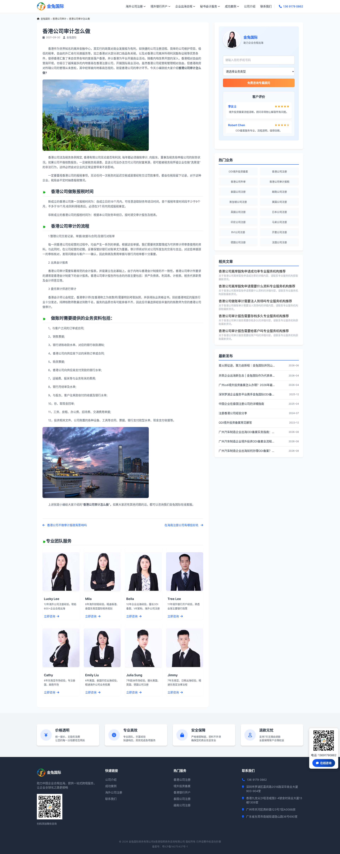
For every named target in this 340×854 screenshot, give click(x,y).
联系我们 (266, 6)
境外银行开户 (159, 6)
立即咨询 (50, 616)
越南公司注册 (279, 191)
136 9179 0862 (293, 6)
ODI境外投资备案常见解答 (235, 422)
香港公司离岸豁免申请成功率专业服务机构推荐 (252, 271)
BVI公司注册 (238, 232)
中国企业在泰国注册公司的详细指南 (241, 404)
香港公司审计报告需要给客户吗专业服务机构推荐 (254, 331)
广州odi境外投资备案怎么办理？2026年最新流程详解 (247, 385)
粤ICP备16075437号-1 (175, 846)
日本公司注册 (279, 211)
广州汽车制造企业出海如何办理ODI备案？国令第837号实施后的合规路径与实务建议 (247, 451)
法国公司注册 (279, 242)
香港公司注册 (279, 171)
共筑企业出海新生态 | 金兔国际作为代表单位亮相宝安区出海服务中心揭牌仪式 (247, 375)
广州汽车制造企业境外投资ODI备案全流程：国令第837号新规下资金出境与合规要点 (247, 441)
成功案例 (230, 6)
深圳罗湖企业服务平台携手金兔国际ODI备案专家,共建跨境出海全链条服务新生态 (247, 394)
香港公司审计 (59, 18)
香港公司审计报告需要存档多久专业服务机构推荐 (254, 316)
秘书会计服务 (208, 6)
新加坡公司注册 (238, 201)
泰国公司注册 (238, 191)
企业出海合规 (183, 6)
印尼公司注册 (238, 222)
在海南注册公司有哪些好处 (182, 525)
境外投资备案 (182, 786)
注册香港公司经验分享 (233, 413)
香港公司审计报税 (279, 181)
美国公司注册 (279, 201)
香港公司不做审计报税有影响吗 (66, 525)
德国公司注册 (238, 242)
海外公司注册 (134, 6)
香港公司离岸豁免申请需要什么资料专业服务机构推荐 (257, 286)
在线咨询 (326, 763)
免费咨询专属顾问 (258, 83)
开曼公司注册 (279, 232)
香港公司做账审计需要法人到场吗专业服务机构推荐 (255, 301)
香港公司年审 (238, 181)
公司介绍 (249, 6)
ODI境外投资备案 (238, 171)
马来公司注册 (279, 222)
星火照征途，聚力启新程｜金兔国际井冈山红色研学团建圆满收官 (247, 365)
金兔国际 (45, 18)
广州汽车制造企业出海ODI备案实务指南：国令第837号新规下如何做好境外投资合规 (247, 432)
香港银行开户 (182, 792)
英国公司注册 (238, 211)
